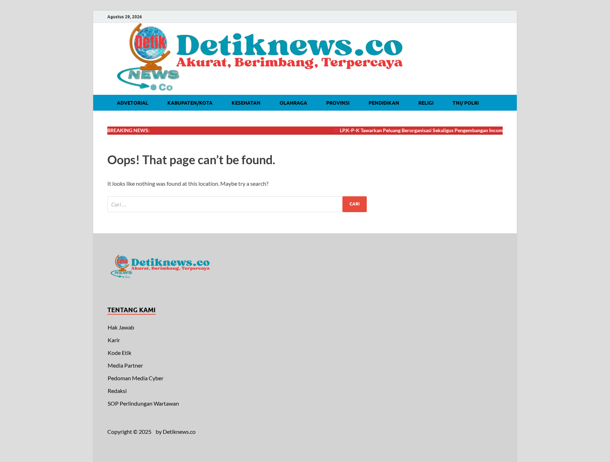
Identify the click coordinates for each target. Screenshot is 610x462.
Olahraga (293, 103)
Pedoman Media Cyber (135, 378)
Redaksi (117, 390)
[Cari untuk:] (237, 204)
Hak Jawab (121, 327)
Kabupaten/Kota (190, 103)
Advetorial (132, 103)
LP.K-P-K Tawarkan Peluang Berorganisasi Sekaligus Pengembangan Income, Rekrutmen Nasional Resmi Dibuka (456, 130)
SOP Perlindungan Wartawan (143, 403)
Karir (114, 340)
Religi (425, 103)
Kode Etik (119, 352)
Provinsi (337, 103)
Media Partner (125, 365)
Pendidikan (384, 103)
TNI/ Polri (466, 103)
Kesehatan (246, 103)
